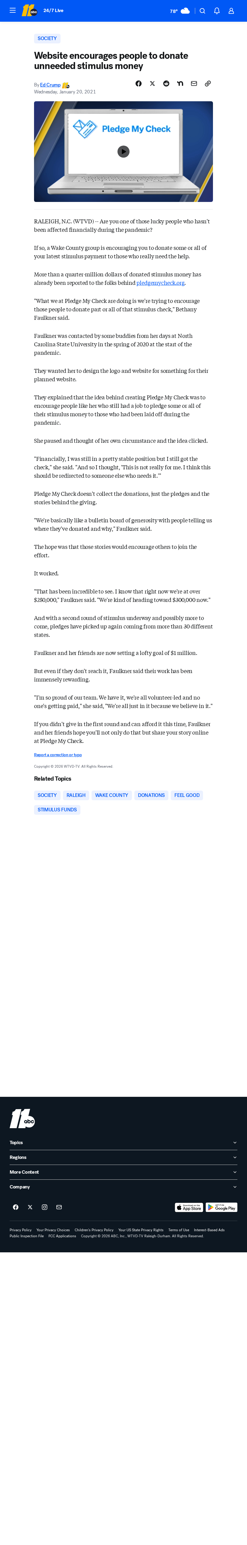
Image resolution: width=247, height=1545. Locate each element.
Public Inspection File (27, 1236)
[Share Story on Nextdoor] (180, 83)
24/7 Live (53, 10)
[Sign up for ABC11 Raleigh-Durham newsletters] (59, 1207)
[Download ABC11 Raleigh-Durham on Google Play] (221, 1207)
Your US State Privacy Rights (141, 1230)
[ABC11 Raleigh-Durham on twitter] (30, 1207)
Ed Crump (50, 85)
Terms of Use (178, 1230)
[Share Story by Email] (194, 83)
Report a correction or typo (58, 755)
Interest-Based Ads (209, 1230)
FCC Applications (62, 1236)
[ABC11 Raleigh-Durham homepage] (29, 10)
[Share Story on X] (152, 83)
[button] (12, 10)
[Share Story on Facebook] (138, 83)
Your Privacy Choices (53, 1230)
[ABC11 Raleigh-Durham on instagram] (45, 1207)
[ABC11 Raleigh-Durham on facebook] (16, 1207)
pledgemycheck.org (160, 282)
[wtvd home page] (22, 1118)
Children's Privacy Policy (94, 1230)
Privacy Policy (21, 1230)
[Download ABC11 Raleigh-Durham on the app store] (189, 1207)
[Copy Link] (208, 83)
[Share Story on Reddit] (166, 83)
